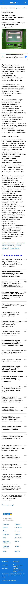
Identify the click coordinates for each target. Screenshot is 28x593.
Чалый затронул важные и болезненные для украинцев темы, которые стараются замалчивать (12, 437)
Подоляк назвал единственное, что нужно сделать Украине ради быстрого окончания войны (12, 418)
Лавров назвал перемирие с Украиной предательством (12, 360)
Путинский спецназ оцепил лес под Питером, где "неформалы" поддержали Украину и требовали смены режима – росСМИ (12, 263)
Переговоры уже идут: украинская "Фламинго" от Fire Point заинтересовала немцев (11, 466)
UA (25, 2)
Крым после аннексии (8, 243)
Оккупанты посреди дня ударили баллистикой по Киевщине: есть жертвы (11, 457)
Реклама (16, 561)
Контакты (5, 568)
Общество (5, 248)
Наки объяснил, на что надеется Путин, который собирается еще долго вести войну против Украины (12, 487)
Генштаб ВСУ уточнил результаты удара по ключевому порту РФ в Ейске (12, 409)
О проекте (5, 561)
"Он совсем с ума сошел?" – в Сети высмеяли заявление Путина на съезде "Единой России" (12, 389)
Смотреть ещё (8, 505)
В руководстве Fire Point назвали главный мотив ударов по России (10, 314)
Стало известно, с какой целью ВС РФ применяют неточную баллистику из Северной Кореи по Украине (12, 284)
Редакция (5, 565)
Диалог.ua (12, 575)
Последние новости (12, 255)
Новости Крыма (20, 243)
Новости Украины (14, 248)
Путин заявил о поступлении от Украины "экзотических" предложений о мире (12, 352)
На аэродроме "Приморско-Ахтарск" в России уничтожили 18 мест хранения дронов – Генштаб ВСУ (13, 447)
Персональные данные (18, 565)
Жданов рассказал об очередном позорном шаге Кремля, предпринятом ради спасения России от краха (12, 399)
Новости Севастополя (8, 245)
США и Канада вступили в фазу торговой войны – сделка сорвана (13, 305)
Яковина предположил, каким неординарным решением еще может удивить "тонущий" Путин (13, 324)
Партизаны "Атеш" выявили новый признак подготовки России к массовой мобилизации (12, 497)
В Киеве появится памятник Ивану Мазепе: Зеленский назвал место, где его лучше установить (12, 477)
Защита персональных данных (18, 570)
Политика (18, 245)
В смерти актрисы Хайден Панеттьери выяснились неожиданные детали (11, 333)
